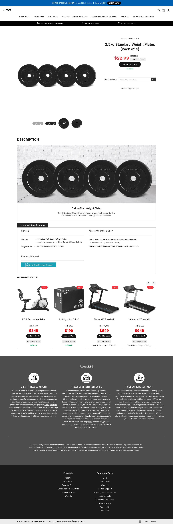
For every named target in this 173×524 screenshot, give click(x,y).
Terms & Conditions (64, 521)
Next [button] (153, 283)
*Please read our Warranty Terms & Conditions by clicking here (114, 246)
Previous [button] (148, 283)
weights (136, 89)
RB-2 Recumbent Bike (33, 319)
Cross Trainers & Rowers (104, 17)
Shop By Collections (143, 17)
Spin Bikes (53, 17)
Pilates (65, 17)
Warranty (105, 485)
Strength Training (68, 492)
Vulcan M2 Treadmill (139, 319)
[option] (38, 123)
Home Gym (39, 17)
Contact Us (105, 481)
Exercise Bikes (80, 17)
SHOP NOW (114, 3)
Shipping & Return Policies (105, 492)
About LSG (104, 507)
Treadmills (24, 17)
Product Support (105, 489)
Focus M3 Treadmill (104, 319)
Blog (105, 478)
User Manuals (105, 496)
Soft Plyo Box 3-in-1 (69, 319)
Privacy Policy (105, 503)
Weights (125, 17)
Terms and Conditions (104, 500)
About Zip (105, 510)
